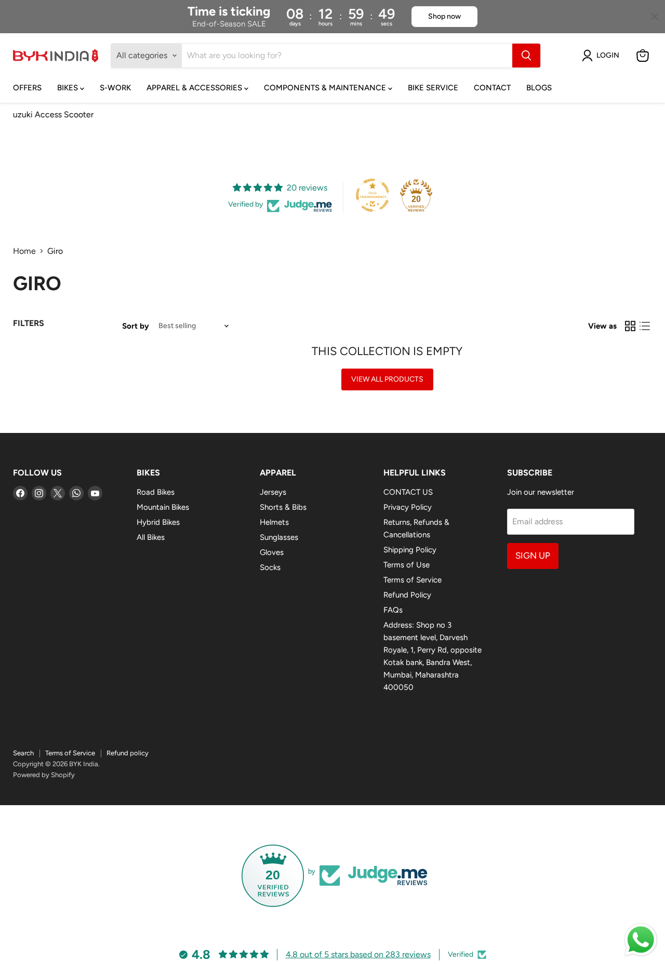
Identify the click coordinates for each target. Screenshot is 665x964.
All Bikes (151, 537)
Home (24, 251)
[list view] (644, 326)
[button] (602, 55)
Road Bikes (156, 492)
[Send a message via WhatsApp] (641, 940)
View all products (387, 379)
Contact (492, 87)
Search (23, 753)
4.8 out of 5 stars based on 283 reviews (358, 954)
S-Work (115, 87)
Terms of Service (412, 580)
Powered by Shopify (44, 775)
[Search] (526, 55)
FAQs (393, 610)
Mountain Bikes (163, 507)
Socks (270, 567)
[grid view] (630, 326)
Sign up (532, 555)
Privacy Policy (407, 507)
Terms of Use (406, 564)
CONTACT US (408, 492)
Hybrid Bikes (158, 522)
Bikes (68, 87)
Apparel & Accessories (195, 87)
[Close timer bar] (654, 16)
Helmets (274, 522)
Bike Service (433, 87)
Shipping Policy (409, 549)
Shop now (444, 16)
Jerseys (273, 492)
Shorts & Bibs (283, 507)
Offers (27, 87)
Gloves (272, 552)
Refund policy (128, 753)
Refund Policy (407, 595)
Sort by (135, 326)
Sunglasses (279, 537)
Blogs (539, 87)
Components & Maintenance (326, 87)
